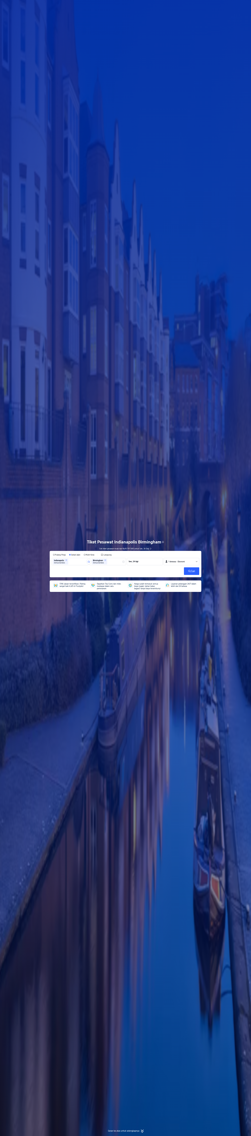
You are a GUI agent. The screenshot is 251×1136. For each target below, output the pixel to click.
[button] (228, 4)
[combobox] (69, 561)
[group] (70, 561)
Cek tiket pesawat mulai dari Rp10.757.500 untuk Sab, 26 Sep (124, 549)
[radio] (59, 555)
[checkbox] (106, 555)
